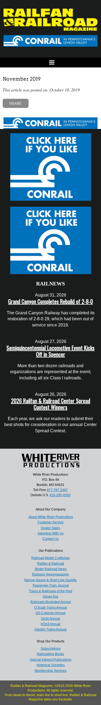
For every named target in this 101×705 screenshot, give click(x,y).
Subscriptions (51, 648)
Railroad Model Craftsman (50, 558)
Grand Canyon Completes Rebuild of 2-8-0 (50, 301)
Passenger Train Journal (51, 585)
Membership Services (51, 671)
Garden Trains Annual (50, 629)
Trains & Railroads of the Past (50, 591)
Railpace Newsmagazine (50, 574)
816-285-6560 (60, 495)
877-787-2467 (57, 490)
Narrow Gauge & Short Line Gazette (50, 580)
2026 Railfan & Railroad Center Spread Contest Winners (50, 404)
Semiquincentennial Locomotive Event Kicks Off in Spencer (50, 351)
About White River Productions (50, 517)
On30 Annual (50, 619)
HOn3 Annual (50, 624)
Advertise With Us (51, 533)
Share (15, 103)
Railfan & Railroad (50, 564)
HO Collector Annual (50, 613)
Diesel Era (50, 596)
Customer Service (50, 522)
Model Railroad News (51, 569)
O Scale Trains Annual (50, 607)
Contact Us (51, 539)
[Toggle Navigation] (50, 62)
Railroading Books (50, 654)
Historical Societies (51, 665)
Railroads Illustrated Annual (50, 602)
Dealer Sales (50, 528)
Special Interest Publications (50, 660)
